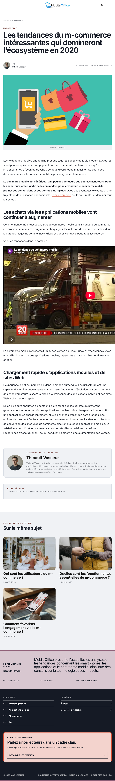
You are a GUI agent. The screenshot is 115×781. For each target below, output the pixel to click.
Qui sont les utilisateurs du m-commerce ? (28, 575)
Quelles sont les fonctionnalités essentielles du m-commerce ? (85, 575)
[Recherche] (102, 5)
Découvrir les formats (57, 755)
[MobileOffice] (57, 5)
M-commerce (17, 20)
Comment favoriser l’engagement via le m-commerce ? (22, 628)
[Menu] (13, 5)
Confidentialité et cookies (52, 775)
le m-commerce (61, 195)
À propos (86, 703)
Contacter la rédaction (86, 710)
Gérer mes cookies (101, 775)
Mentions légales (78, 775)
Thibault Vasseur (42, 457)
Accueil (6, 20)
